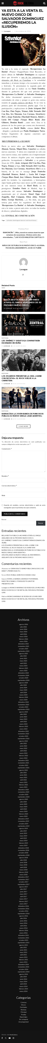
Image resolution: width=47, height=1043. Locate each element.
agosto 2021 (23, 770)
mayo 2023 (23, 719)
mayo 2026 (23, 632)
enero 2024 (23, 700)
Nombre (5, 476)
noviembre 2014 (23, 967)
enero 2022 (23, 758)
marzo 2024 (23, 695)
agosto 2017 (23, 887)
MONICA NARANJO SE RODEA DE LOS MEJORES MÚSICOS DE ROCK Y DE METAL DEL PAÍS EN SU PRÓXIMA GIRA (23, 590)
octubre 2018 (23, 853)
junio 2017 (23, 892)
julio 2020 (23, 802)
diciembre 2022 (23, 731)
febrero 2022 (23, 755)
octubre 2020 (23, 794)
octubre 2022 (23, 736)
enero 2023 (23, 729)
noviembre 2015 (23, 938)
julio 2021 (23, 772)
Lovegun (7, 31)
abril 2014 (23, 984)
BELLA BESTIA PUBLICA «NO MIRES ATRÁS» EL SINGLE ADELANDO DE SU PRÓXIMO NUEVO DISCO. (22, 302)
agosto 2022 (23, 741)
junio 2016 (23, 921)
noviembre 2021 (23, 763)
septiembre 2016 (23, 913)
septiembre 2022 (23, 738)
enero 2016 (23, 933)
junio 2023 (23, 717)
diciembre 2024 (23, 673)
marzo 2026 (23, 636)
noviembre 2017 (23, 879)
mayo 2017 (23, 894)
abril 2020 (23, 809)
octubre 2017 (23, 882)
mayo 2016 (23, 923)
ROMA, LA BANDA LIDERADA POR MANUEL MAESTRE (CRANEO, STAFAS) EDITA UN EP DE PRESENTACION (20, 581)
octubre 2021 (23, 765)
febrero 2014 (23, 989)
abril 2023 (23, 721)
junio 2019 (23, 833)
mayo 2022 (23, 748)
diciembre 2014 (23, 964)
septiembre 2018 (23, 855)
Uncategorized (23, 1022)
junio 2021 (23, 775)
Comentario (7, 449)
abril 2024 (23, 692)
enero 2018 (23, 874)
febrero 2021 (23, 785)
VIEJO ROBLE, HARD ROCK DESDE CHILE (21, 575)
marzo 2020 (23, 811)
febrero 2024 (23, 697)
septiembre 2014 (23, 972)
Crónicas (24, 1002)
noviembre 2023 (23, 704)
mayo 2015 (23, 952)
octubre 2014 (23, 969)
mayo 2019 (23, 836)
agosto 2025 (23, 653)
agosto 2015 (23, 945)
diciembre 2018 (23, 848)
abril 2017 (23, 896)
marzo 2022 (23, 753)
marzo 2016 (23, 928)
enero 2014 (23, 991)
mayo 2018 (23, 865)
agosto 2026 (23, 624)
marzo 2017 (23, 899)
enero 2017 (23, 904)
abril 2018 (23, 867)
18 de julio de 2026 (18, 383)
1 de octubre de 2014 (23, 31)
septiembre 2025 (23, 651)
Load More (23, 426)
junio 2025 (23, 658)
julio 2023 (23, 714)
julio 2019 (23, 831)
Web (3, 495)
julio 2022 (23, 743)
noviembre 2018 (23, 850)
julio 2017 (23, 889)
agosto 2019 (23, 828)
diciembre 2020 (23, 789)
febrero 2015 (23, 959)
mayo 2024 (23, 690)
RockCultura (13, 1035)
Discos (23, 1005)
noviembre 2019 (23, 821)
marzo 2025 (23, 666)
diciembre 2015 (23, 935)
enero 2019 (23, 845)
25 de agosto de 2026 (21, 308)
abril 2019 (23, 838)
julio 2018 (23, 860)
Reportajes (23, 1017)
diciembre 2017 (23, 877)
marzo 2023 (23, 724)
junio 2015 (23, 950)
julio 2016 (23, 918)
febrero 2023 (23, 726)
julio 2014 (23, 977)
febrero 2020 (23, 814)
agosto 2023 (23, 712)
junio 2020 (23, 804)
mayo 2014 (23, 981)
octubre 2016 (23, 911)
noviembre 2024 (23, 675)
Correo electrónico (9, 486)
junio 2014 (23, 979)
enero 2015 (23, 962)
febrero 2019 (23, 843)
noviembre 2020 (23, 792)
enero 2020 (23, 816)
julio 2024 (23, 685)
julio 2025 (23, 656)
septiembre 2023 (23, 709)
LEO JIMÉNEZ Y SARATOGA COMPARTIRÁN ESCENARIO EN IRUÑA (21, 342)
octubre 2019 (23, 824)
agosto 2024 (23, 683)
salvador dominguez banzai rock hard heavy (21, 220)
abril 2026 (23, 634)
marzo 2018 (23, 870)
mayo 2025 (23, 661)
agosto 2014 (23, 974)
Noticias (8, 296)
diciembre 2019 (23, 819)
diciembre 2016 (23, 906)
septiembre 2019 (23, 826)
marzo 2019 (23, 840)
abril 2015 (23, 955)
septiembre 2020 (23, 797)
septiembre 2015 (23, 942)
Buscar (4, 519)
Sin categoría (23, 1019)
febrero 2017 (23, 901)
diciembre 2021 (23, 760)
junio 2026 (23, 629)
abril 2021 (23, 780)
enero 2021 (23, 787)
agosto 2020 (23, 799)
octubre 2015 (23, 940)
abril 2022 (23, 751)
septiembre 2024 (23, 680)
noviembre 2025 (23, 646)
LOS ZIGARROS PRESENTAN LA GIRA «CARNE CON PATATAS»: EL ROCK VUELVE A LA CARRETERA (22, 378)
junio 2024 (23, 687)
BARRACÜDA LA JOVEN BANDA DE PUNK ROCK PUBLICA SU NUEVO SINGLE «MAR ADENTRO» (23, 415)
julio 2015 (23, 947)
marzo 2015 (23, 957)
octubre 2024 (23, 678)
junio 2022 (23, 746)
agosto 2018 (23, 857)
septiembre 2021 (23, 768)
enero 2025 (23, 670)
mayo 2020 (23, 807)
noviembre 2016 (23, 909)
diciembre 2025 (23, 644)
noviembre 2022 (23, 734)
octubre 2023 (23, 707)
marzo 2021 (23, 782)
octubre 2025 (23, 649)
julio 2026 (23, 627)
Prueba (23, 1014)
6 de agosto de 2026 (19, 346)
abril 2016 (23, 926)
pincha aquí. (33, 105)
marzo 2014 (23, 986)
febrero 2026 (23, 639)
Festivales (23, 1007)
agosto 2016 (23, 916)
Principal (23, 1012)
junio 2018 (23, 862)
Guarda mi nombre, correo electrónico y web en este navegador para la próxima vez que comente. (24, 506)
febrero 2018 (23, 872)
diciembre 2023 (23, 702)
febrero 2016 (23, 930)
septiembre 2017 (23, 884)
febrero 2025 (23, 668)
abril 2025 (23, 663)
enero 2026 (23, 641)
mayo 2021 (23, 777)
